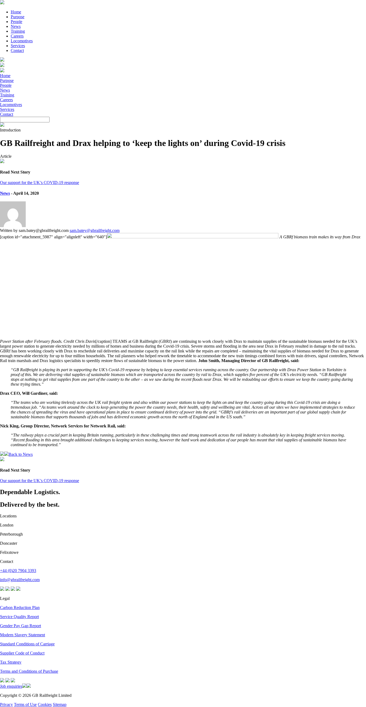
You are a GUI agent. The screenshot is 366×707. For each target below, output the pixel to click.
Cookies (45, 704)
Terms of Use (25, 704)
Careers (17, 36)
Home (16, 12)
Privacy (6, 704)
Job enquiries (11, 686)
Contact (17, 50)
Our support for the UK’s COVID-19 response (39, 182)
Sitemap (59, 704)
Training (18, 31)
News (16, 26)
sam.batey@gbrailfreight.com (94, 230)
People (16, 21)
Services (18, 45)
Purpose (17, 16)
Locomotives (22, 41)
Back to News (21, 454)
